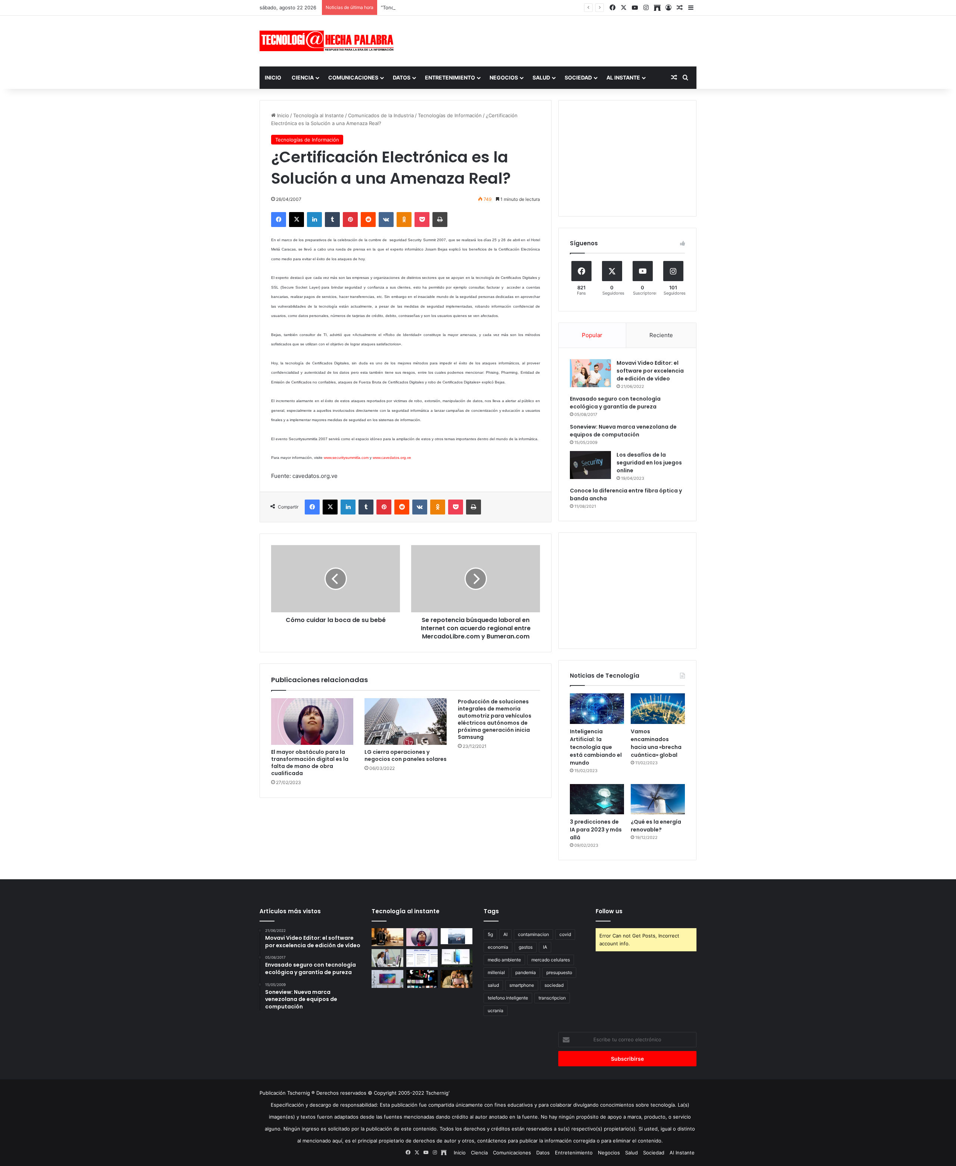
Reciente (661, 335)
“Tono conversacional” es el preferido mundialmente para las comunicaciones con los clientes (490, 7)
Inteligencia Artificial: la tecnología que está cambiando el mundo (596, 747)
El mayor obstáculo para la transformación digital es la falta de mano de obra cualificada (309, 762)
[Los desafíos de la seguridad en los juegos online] (590, 465)
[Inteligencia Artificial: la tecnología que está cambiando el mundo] (597, 708)
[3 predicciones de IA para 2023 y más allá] (597, 799)
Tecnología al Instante (318, 115)
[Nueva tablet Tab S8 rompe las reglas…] (456, 979)
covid (565, 934)
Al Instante (623, 77)
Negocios (504, 77)
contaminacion (533, 934)
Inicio (273, 77)
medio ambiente (504, 960)
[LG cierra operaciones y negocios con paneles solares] (405, 721)
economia (498, 947)
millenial (496, 972)
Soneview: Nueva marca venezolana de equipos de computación (623, 430)
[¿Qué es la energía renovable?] (658, 799)
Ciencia (303, 77)
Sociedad (578, 77)
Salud (541, 77)
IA (545, 947)
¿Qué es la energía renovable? (656, 825)
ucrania (495, 1010)
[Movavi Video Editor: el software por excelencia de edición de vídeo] (590, 373)
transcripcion (552, 998)
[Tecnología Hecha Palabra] (329, 41)
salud (493, 985)
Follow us (609, 911)
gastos (526, 947)
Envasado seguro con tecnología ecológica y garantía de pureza (615, 402)
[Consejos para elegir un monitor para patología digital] (387, 958)
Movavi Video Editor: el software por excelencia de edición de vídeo (650, 370)
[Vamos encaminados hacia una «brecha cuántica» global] (658, 708)
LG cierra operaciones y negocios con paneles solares (405, 755)
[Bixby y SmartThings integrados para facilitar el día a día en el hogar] (422, 958)
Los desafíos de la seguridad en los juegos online (649, 462)
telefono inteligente (508, 998)
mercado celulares (550, 960)
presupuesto (559, 972)
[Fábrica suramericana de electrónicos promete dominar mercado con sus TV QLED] (387, 979)
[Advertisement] (553, 40)
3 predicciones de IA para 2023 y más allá (596, 829)
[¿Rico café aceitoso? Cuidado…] (387, 937)
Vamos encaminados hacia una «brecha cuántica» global (656, 743)
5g (490, 934)
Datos (401, 77)
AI (505, 934)
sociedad (554, 985)
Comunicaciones (353, 77)
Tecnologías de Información (450, 115)
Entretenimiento (450, 77)
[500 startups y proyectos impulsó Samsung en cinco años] (422, 979)
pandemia (525, 972)
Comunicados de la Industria (381, 115)
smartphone (521, 985)
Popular (592, 335)
